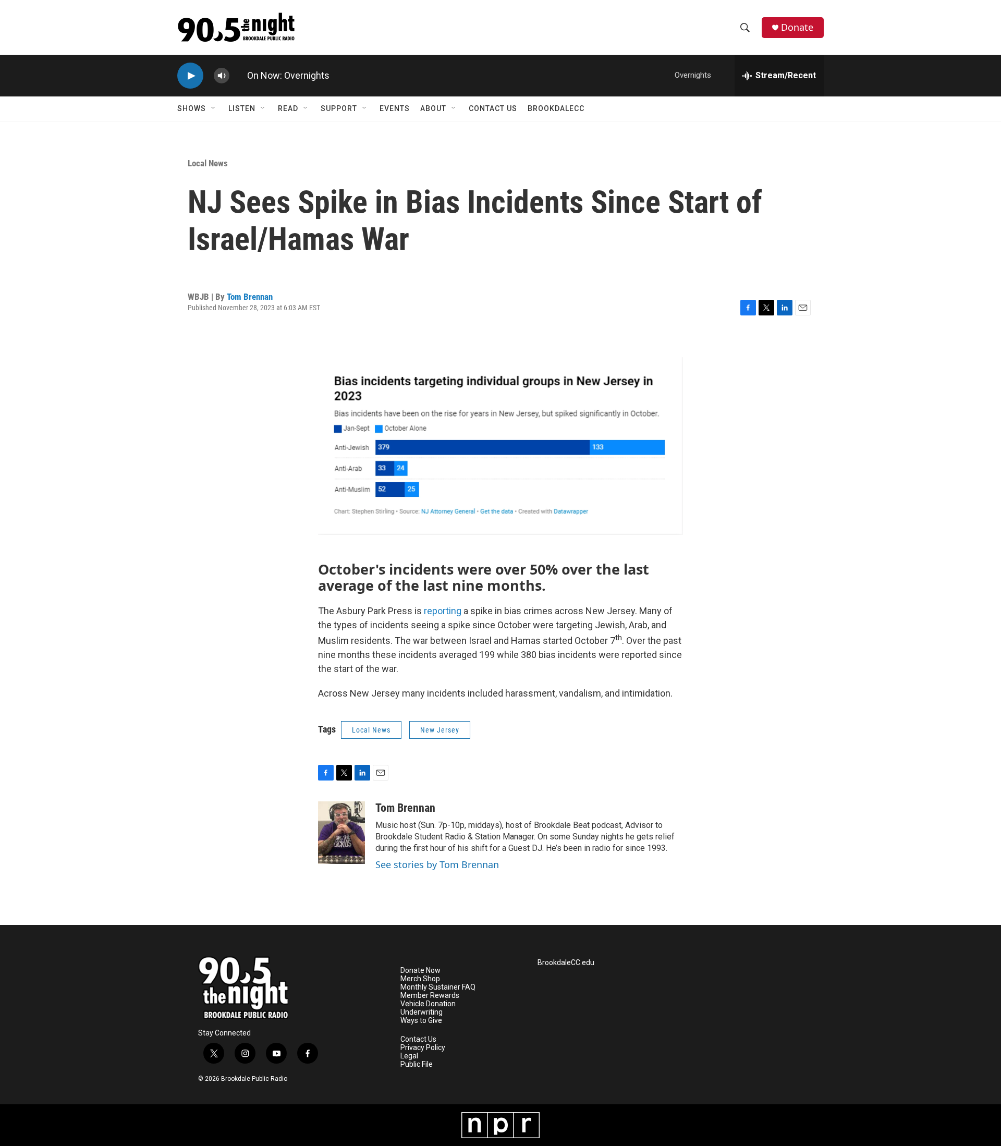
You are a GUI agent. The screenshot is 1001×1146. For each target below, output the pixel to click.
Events (395, 108)
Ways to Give (421, 1021)
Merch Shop (420, 979)
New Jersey (439, 730)
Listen (241, 108)
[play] (190, 76)
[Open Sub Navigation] (214, 108)
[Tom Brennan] (341, 832)
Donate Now (420, 970)
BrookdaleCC (556, 108)
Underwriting (421, 1012)
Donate (797, 27)
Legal (409, 1056)
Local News (208, 163)
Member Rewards (429, 995)
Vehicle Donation (428, 1004)
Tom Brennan (250, 296)
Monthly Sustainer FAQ (437, 987)
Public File (416, 1064)
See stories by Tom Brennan (437, 864)
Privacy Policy (422, 1048)
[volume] (221, 76)
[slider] (238, 75)
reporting (442, 610)
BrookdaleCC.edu (566, 963)
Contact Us (493, 108)
